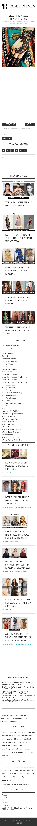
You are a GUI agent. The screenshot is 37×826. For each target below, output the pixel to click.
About (4, 795)
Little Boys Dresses (9, 374)
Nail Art (5, 408)
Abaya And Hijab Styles (11, 345)
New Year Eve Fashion (10, 411)
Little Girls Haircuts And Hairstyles (15, 382)
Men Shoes (6, 400)
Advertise (6, 805)
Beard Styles (7, 348)
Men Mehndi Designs (10, 395)
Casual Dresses (8, 353)
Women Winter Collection (12, 440)
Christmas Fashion (9, 359)
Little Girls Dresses (9, 379)
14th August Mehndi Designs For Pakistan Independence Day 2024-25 (18, 683)
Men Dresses (7, 390)
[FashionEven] (18, 6)
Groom (4, 366)
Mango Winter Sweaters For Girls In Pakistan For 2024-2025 (18, 564)
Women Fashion (8, 424)
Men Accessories (8, 387)
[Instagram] (25, 150)
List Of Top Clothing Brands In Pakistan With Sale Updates (17, 809)
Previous (9, 124)
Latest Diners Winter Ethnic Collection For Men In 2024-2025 (18, 696)
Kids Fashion (7, 372)
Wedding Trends (8, 416)
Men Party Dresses (9, 398)
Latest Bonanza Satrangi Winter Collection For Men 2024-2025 (18, 701)
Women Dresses (8, 421)
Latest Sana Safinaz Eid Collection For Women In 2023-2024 (18, 238)
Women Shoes (7, 435)
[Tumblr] (21, 150)
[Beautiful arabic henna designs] (18, 47)
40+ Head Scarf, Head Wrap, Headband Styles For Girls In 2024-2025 (18, 637)
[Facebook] (8, 150)
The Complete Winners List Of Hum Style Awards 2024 (18, 688)
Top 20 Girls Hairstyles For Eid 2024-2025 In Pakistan (18, 300)
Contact (5, 797)
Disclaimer (6, 803)
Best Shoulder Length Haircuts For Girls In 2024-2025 (17, 500)
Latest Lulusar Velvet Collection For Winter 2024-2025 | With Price (16, 692)
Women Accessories (10, 419)
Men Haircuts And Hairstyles (13, 393)
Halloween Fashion (9, 369)
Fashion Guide (7, 364)
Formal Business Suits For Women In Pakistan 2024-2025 (18, 602)
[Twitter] (3, 150)
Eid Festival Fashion (9, 361)
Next (30, 124)
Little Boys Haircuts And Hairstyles (15, 377)
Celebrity (5, 356)
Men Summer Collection (11, 403)
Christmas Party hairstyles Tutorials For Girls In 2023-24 (17, 534)
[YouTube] (16, 150)
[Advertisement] (18, 80)
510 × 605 (19, 21)
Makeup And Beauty (9, 385)
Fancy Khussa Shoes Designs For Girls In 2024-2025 (16, 465)
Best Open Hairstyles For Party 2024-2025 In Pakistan (17, 270)
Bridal (4, 351)
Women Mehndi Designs (11, 429)
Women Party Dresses (10, 432)
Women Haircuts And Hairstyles (14, 427)
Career (4, 800)
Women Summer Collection (12, 437)
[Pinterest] (12, 150)
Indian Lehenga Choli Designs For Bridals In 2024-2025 (18, 330)
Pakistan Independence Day (12, 414)
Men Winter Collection (11, 406)
